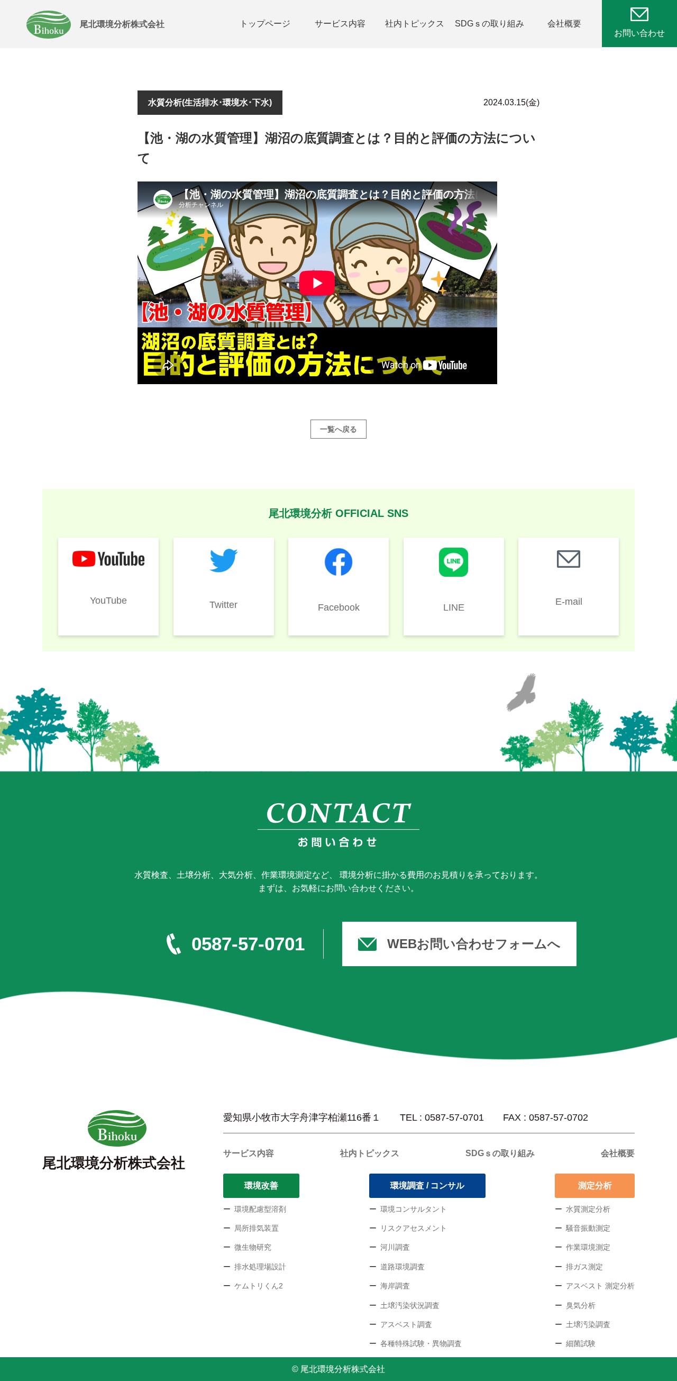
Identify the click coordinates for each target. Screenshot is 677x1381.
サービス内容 (340, 23)
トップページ (265, 23)
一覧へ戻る (338, 429)
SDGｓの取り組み (489, 23)
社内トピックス (414, 23)
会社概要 (564, 23)
